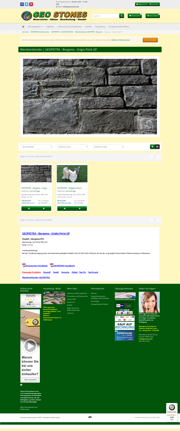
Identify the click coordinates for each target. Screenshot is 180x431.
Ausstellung (100, 26)
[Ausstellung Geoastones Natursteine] (54, 298)
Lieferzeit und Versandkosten (70, 26)
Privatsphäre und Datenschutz (77, 296)
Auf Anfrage (35, 191)
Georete (65, 272)
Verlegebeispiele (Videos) (119, 26)
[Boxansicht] (157, 146)
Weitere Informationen (120, 40)
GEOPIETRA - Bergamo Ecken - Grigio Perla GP (70, 189)
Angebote (50, 26)
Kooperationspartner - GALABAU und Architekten (100, 297)
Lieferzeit (70, 313)
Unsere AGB (71, 299)
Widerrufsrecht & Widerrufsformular (73, 309)
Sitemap (94, 293)
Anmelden (154, 4)
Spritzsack (93, 272)
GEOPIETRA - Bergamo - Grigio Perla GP (34, 189)
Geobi (56, 272)
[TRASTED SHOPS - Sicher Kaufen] (30, 346)
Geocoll (47, 272)
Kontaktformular (145, 343)
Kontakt (88, 26)
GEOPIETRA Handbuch (64, 266)
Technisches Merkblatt (37, 266)
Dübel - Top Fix (79, 272)
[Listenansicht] (152, 146)
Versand (44, 203)
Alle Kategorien (34, 26)
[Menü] (176, 404)
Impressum (71, 302)
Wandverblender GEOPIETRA (36, 278)
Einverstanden (150, 40)
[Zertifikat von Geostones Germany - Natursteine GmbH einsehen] (30, 301)
